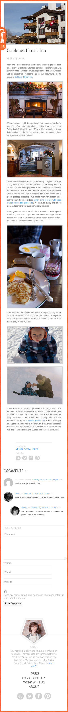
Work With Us (34, 682)
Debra (17, 493)
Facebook (30, 458)
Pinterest (37, 458)
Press (35, 673)
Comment (9, 534)
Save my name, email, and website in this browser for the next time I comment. (34, 596)
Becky (24, 507)
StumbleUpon (18, 458)
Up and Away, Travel (27, 448)
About (34, 687)
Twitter (24, 458)
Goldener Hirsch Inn (23, 77)
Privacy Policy (34, 678)
